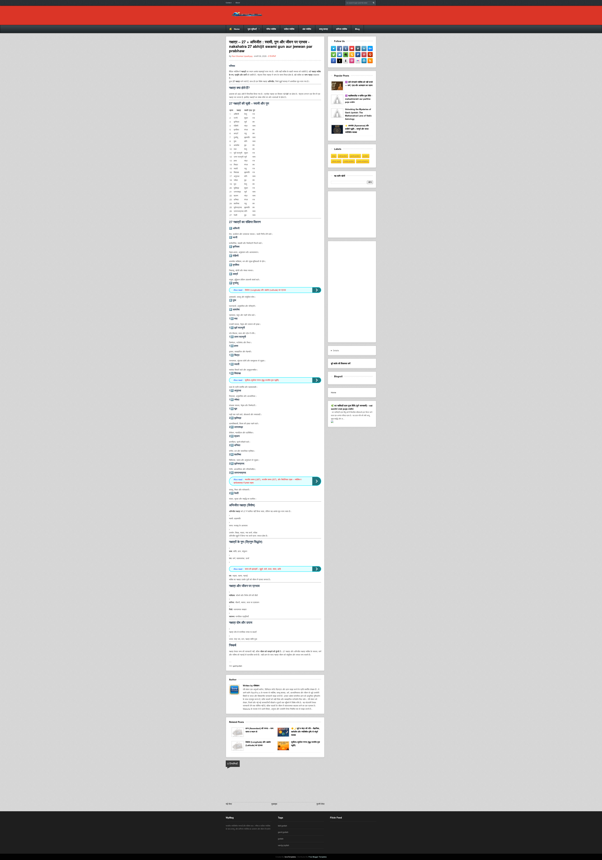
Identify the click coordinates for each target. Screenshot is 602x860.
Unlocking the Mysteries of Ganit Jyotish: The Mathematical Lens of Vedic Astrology (358, 114)
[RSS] (370, 60)
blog (333, 156)
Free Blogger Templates (318, 856)
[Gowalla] (351, 54)
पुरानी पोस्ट (321, 803)
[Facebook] (339, 48)
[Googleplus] (339, 60)
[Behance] (370, 48)
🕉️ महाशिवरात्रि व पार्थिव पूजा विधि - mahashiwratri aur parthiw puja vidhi (358, 99)
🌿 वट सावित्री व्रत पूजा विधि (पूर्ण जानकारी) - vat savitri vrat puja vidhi (351, 407)
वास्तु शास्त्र (323, 28)
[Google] (333, 60)
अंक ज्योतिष (306, 28)
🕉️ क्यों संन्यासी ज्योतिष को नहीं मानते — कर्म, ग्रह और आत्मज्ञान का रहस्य (359, 83)
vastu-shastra (362, 161)
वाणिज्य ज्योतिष (341, 28)
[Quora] (370, 54)
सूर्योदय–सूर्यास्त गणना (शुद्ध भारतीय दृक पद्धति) (262, 380)
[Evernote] (345, 54)
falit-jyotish (343, 156)
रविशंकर (256, 685)
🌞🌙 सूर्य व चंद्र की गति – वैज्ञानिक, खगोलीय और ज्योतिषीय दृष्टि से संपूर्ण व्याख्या (305, 731)
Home (237, 28)
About (237, 3)
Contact (229, 3)
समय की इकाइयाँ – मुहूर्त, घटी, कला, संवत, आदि (263, 568)
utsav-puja (336, 161)
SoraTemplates (290, 856)
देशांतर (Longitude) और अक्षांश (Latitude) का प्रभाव (265, 289)
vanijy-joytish (349, 161)
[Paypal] (357, 54)
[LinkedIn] (364, 48)
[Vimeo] (357, 48)
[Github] (345, 60)
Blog (357, 28)
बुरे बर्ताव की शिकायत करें (340, 363)
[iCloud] (339, 54)
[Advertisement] (354, 214)
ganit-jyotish (237, 666)
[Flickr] (357, 60)
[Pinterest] (364, 54)
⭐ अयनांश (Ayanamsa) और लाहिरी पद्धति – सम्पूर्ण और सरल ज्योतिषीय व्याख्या (357, 129)
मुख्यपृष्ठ (274, 803)
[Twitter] (333, 48)
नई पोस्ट (229, 803)
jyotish (365, 156)
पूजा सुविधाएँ (250, 30)
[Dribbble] (351, 60)
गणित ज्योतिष (271, 28)
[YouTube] (351, 48)
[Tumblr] (345, 48)
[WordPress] (364, 60)
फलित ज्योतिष (289, 28)
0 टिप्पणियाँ (272, 56)
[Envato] (333, 54)
